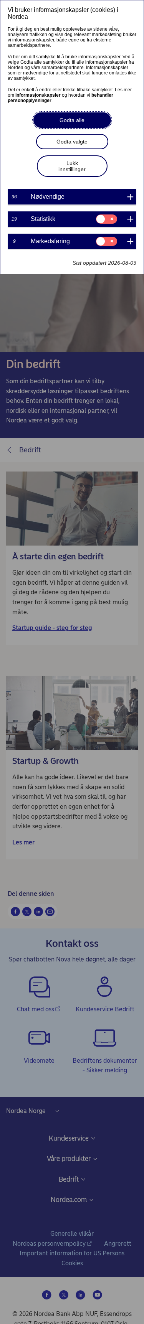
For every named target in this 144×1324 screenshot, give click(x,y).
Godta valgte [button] (72, 142)
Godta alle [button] (72, 120)
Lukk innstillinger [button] (72, 166)
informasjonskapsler (38, 95)
